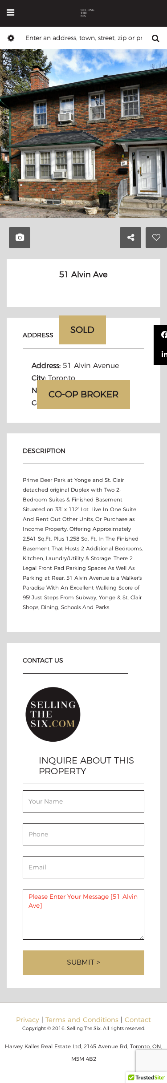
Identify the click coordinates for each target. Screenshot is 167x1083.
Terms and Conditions (81, 1019)
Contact (138, 1019)
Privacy (27, 1019)
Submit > (83, 962)
